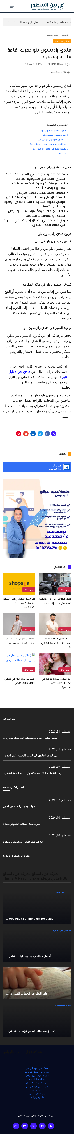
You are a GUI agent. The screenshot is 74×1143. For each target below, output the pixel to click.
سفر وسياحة (52, 35)
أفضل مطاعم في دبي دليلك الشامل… (28, 956)
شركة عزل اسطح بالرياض (37, 1072)
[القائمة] (12, 6)
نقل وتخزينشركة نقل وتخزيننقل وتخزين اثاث (37, 1094)
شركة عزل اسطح (37, 1079)
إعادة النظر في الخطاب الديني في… (27, 993)
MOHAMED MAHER (57, 64)
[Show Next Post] (8, 22)
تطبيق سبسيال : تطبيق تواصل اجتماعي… (30, 1031)
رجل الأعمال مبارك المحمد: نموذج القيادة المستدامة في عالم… (56, 643)
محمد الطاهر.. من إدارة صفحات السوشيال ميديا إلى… (30, 737)
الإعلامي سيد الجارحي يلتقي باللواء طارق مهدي (19, 681)
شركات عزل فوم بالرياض (37, 1075)
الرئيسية (65, 35)
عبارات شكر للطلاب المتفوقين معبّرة (22, 824)
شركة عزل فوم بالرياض (37, 1068)
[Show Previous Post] (15, 22)
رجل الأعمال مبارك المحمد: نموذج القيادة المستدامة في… (32, 773)
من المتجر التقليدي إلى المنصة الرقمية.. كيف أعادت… (30, 755)
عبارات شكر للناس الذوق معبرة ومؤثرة (23, 841)
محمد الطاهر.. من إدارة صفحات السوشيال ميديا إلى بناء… (55, 601)
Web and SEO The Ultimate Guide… (29, 918)
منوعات (65, 589)
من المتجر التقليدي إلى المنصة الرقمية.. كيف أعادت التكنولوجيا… (19, 603)
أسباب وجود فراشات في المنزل (19, 806)
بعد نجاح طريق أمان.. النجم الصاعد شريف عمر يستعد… (20, 641)
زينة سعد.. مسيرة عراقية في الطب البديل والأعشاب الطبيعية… (56, 683)
